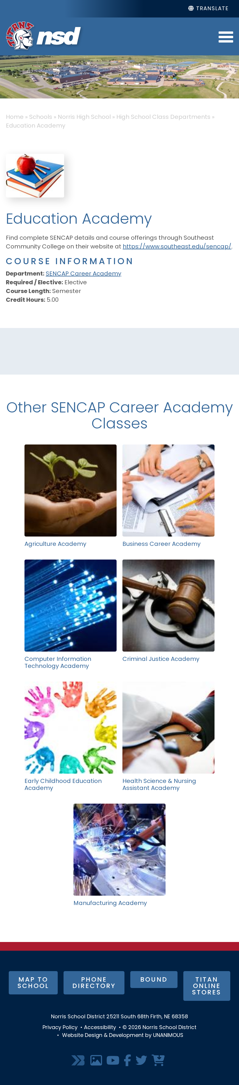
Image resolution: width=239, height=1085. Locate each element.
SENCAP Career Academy (83, 274)
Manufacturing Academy (110, 903)
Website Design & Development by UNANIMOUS (122, 1035)
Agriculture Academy (55, 544)
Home (15, 117)
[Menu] (226, 36)
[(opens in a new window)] (78, 1061)
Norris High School (84, 117)
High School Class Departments (163, 117)
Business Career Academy (161, 544)
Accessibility (100, 1028)
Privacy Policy (60, 1028)
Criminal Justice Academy (160, 659)
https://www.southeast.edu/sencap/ (177, 247)
